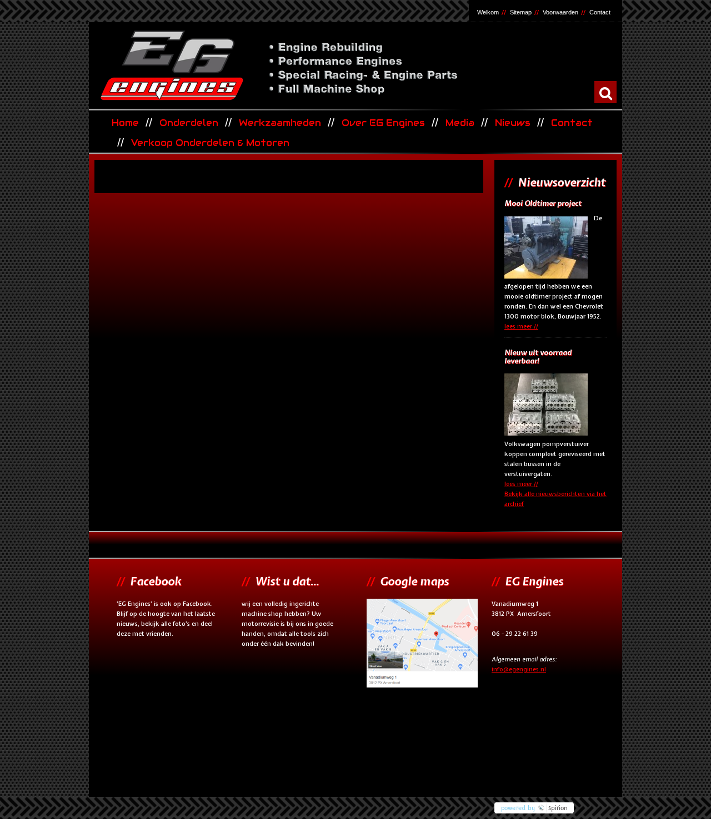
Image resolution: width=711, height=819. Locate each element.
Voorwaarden (560, 12)
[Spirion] (555, 805)
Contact (599, 12)
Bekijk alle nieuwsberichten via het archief (555, 499)
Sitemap (521, 12)
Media (459, 123)
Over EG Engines (383, 123)
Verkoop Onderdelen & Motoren (210, 143)
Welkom (488, 12)
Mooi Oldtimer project (543, 204)
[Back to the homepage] (354, 65)
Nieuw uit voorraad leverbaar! (538, 357)
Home (125, 123)
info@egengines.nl (519, 669)
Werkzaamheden (280, 123)
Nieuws (512, 123)
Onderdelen (188, 123)
